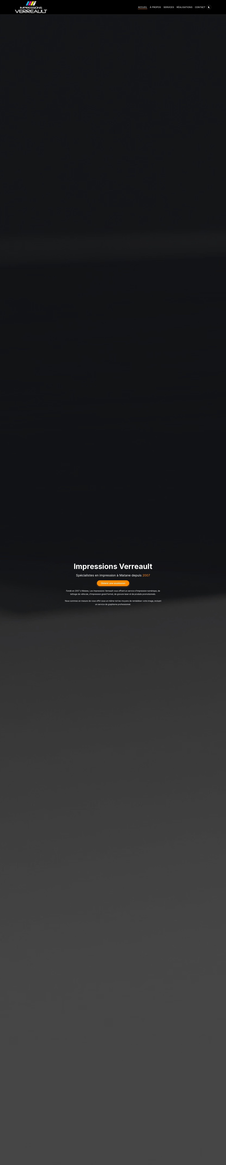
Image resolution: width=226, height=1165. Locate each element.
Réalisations (184, 7)
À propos (155, 7)
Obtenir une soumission (113, 583)
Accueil (142, 7)
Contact (200, 7)
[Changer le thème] (209, 7)
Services (168, 7)
